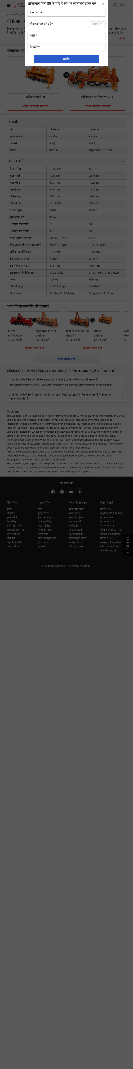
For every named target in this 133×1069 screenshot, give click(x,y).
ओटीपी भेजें (96, 24)
